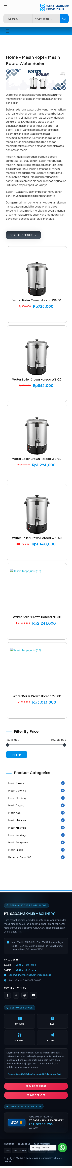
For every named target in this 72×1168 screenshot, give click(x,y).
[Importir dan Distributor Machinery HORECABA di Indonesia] (54, 7)
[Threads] (24, 995)
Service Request (36, 1086)
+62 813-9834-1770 (26, 969)
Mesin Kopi (33, 57)
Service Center (36, 1095)
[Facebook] (7, 995)
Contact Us (23, 1144)
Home (12, 57)
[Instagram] (16, 995)
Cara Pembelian (42, 1144)
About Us (9, 1144)
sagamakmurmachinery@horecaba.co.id (30, 974)
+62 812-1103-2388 (26, 965)
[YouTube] (33, 995)
